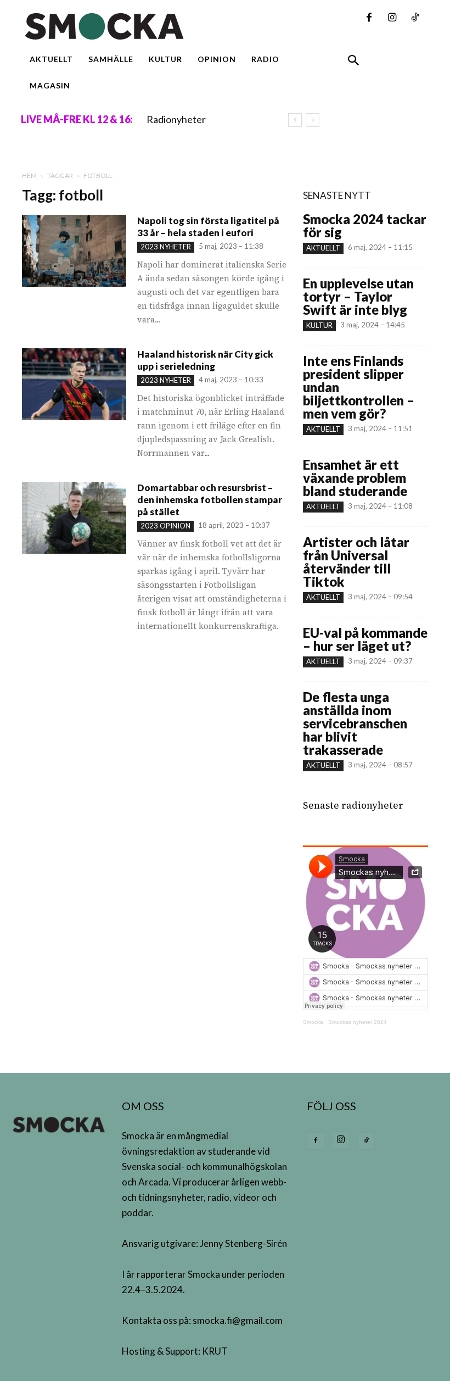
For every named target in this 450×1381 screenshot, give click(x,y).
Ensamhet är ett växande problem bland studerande (355, 477)
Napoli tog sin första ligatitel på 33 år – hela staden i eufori (208, 226)
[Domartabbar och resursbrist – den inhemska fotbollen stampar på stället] (74, 518)
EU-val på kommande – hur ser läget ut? (365, 639)
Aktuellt (323, 247)
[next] (312, 120)
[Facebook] (369, 18)
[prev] (295, 120)
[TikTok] (415, 18)
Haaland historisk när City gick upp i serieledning (205, 360)
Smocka (313, 1022)
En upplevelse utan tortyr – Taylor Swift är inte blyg (358, 296)
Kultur (319, 325)
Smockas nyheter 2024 (357, 1022)
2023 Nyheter (165, 246)
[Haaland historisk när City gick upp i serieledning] (74, 384)
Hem (29, 175)
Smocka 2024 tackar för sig (364, 225)
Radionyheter (176, 119)
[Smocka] (155, 26)
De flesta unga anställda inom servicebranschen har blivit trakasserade (355, 723)
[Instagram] (392, 18)
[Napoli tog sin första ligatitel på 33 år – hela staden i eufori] (74, 251)
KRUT (215, 1351)
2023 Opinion (165, 525)
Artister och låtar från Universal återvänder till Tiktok (356, 561)
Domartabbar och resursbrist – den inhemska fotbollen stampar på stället (209, 499)
